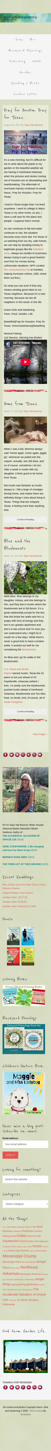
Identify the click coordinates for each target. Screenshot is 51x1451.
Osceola (45, 1274)
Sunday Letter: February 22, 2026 (19, 906)
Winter (24, 1300)
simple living (29, 1280)
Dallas (21, 1236)
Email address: (11, 1138)
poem (4, 1279)
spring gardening (27, 1284)
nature (17, 1268)
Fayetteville (10, 1241)
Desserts (31, 1236)
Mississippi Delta (12, 1262)
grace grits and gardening (25, 17)
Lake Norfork (22, 1250)
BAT (34, 1227)
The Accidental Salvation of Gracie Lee (24, 1294)
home (29, 1247)
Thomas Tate (14, 1300)
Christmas (27, 1231)
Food (22, 1241)
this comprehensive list (17, 269)
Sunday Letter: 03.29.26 (14, 902)
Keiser (11, 1250)
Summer (41, 1285)
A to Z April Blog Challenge (14, 1227)
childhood (17, 1231)
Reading (10, 1280)
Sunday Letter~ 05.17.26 (15, 897)
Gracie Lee (32, 1241)
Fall (39, 1235)
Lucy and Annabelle (38, 1251)
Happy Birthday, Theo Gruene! (18, 893)
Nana (12, 1268)
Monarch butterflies (28, 1262)
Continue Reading (25, 519)
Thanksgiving (27, 1290)
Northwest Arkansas (30, 1274)
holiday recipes (22, 1246)
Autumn (28, 1227)
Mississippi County (20, 1256)
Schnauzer (19, 1279)
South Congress (13, 702)
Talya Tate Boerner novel (12, 1290)
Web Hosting (36, 1411)
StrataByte (25, 1414)
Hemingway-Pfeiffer (9, 1246)
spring (14, 1284)
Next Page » (40, 734)
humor (37, 1246)
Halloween (43, 1241)
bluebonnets (29, 649)
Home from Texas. (21, 404)
